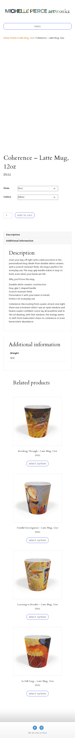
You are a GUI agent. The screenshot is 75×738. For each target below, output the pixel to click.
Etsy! (45, 733)
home (14, 38)
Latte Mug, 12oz (26, 38)
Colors (7, 197)
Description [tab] (13, 235)
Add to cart (24, 215)
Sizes (6, 188)
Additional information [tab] (19, 241)
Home (6, 38)
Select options (37, 463)
